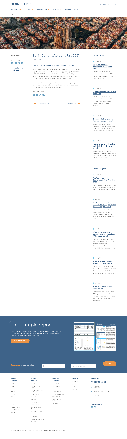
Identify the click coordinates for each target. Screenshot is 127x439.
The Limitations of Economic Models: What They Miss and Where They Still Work (104, 205)
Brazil (12, 383)
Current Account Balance (57, 400)
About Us (56, 9)
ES (115, 4)
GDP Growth (55, 383)
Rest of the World (36, 414)
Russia (12, 404)
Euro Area (13, 389)
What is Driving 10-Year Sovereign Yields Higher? (103, 262)
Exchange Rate (56, 391)
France (13, 391)
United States (15, 409)
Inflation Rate (56, 386)
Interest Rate (55, 389)
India (12, 396)
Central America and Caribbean (37, 391)
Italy (12, 399)
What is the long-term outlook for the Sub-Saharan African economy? (104, 234)
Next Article (71, 103)
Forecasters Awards (71, 9)
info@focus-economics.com (102, 391)
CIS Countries (35, 394)
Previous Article (43, 103)
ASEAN (33, 383)
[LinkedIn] (91, 407)
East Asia (33, 397)
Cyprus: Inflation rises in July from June (104, 93)
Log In (107, 4)
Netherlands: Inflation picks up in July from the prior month (104, 146)
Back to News (15, 15)
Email (73, 362)
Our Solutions (15, 9)
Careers (74, 389)
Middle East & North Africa (37, 408)
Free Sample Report (18, 69)
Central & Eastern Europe (36, 387)
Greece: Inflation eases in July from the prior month (103, 120)
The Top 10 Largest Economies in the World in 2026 (104, 180)
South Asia (34, 416)
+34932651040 (98, 395)
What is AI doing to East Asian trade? (102, 287)
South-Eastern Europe (37, 419)
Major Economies (36, 404)
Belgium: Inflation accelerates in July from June (102, 67)
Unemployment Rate (58, 394)
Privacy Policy (37, 430)
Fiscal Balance (56, 396)
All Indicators (55, 403)
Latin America (35, 402)
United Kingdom (16, 407)
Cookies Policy (46, 430)
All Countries (14, 412)
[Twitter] (95, 407)
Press (73, 386)
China (12, 386)
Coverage (28, 9)
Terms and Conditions (58, 430)
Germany (13, 394)
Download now (19, 341)
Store (73, 384)
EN (111, 4)
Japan (12, 402)
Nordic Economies (36, 411)
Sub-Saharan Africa (36, 422)
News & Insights (42, 9)
